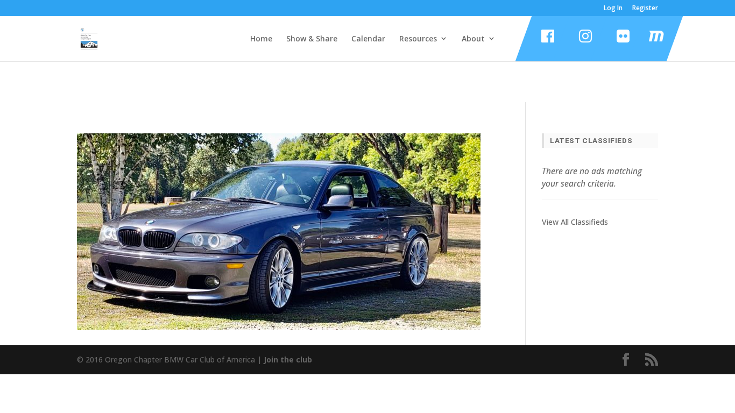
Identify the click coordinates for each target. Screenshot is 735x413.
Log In (613, 8)
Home (261, 39)
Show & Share (311, 39)
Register (645, 8)
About (473, 39)
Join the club (288, 359)
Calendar (368, 39)
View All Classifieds (575, 222)
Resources (418, 39)
